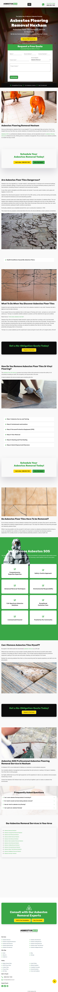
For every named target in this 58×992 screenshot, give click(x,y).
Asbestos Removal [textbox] (35, 59)
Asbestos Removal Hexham (10, 830)
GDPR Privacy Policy (7, 965)
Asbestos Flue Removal (7, 947)
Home (4, 953)
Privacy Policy (5, 969)
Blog (32, 953)
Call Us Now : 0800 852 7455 (22, 162)
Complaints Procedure (35, 967)
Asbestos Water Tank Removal (37, 945)
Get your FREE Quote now (29, 39)
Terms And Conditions (35, 971)
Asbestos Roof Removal (7, 943)
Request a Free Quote (29, 350)
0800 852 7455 (51, 5)
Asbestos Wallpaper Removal (37, 947)
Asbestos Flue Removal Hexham (11, 838)
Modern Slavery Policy (7, 963)
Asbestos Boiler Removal (8, 945)
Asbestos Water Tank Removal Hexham (13, 849)
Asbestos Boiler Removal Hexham (11, 836)
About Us (4, 955)
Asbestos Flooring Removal (36, 943)
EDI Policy (5, 971)
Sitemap (32, 955)
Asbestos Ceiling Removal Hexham (11, 845)
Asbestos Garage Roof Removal (9, 941)
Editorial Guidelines (34, 965)
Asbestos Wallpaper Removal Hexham (12, 851)
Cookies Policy (6, 967)
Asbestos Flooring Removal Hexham (12, 847)
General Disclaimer (34, 969)
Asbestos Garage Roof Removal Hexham (13, 832)
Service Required (34, 57)
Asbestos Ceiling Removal (36, 941)
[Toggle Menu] (29, 4)
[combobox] (41, 60)
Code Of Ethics (34, 963)
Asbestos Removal (6, 939)
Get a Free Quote (38, 162)
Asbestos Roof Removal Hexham (11, 834)
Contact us (5, 956)
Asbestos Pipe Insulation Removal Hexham (13, 841)
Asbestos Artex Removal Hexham (11, 843)
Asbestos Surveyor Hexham (10, 853)
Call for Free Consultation (22, 920)
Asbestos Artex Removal (36, 939)
